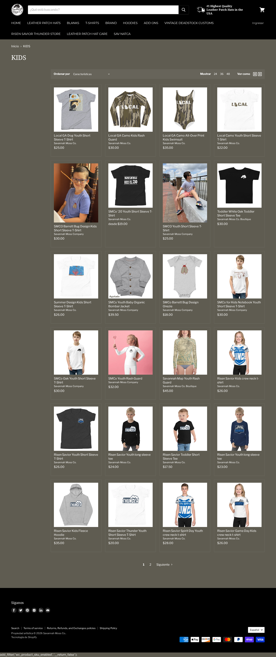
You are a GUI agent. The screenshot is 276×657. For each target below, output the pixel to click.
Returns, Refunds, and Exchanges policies (71, 628)
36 (221, 73)
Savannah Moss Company (69, 233)
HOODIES (130, 23)
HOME (16, 23)
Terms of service (33, 628)
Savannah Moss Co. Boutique (234, 219)
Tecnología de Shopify (24, 637)
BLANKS (73, 23)
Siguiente (163, 564)
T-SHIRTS (92, 23)
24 (215, 73)
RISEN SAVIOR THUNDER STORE (36, 34)
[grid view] (255, 74)
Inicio (15, 46)
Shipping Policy (108, 628)
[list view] (260, 74)
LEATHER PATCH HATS (44, 23)
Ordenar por (62, 74)
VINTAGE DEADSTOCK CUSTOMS (189, 23)
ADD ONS (151, 23)
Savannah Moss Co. (65, 143)
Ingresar (258, 23)
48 (228, 73)
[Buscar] (184, 9)
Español (254, 629)
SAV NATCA (122, 34)
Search (15, 628)
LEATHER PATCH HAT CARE (87, 34)
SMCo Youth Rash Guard (125, 378)
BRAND (111, 23)
